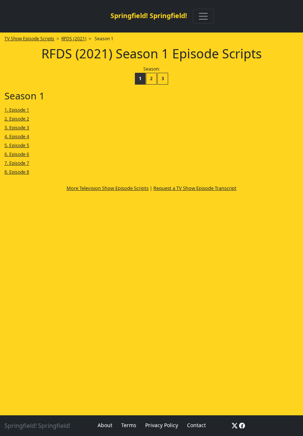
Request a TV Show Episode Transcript (194, 188)
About (105, 425)
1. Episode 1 (16, 110)
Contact (196, 425)
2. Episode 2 (16, 119)
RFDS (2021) (73, 38)
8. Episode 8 (16, 172)
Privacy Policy (161, 425)
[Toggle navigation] (203, 16)
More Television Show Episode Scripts (108, 188)
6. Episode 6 (16, 154)
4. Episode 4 (16, 136)
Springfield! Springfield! (148, 15)
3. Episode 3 (16, 128)
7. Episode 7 (16, 163)
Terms (128, 425)
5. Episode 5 (16, 145)
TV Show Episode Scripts (29, 38)
